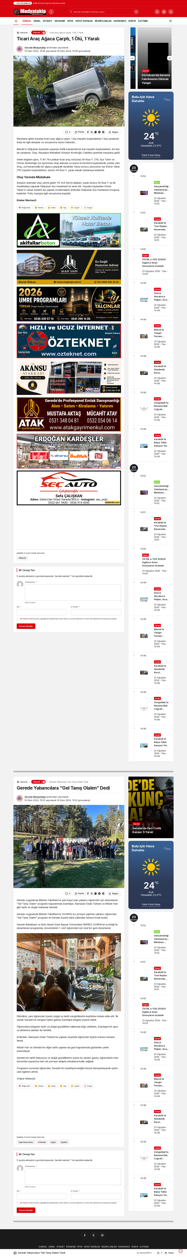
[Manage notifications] (180, 1251)
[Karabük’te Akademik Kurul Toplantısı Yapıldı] (151, 371)
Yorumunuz (31, 582)
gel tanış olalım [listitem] (26, 1142)
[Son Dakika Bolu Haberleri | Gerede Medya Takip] (29, 11)
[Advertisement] (69, 526)
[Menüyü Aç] (51, 11)
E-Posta (75, 607)
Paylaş (171, 1253)
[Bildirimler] (171, 11)
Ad (19, 607)
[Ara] (136, 11)
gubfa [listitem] (64, 1142)
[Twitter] (93, 1235)
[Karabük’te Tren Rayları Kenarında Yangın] (151, 227)
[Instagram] (102, 1235)
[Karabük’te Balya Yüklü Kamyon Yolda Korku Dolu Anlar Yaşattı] (151, 444)
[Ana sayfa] (16, 20)
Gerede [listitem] (42, 1142)
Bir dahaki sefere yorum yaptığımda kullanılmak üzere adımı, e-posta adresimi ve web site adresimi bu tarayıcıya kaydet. (68, 619)
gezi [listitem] (53, 1142)
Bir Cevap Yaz (27, 570)
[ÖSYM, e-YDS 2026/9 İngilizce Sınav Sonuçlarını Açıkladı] (151, 262)
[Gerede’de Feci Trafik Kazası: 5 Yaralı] (151, 807)
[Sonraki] (169, 58)
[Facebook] (84, 1235)
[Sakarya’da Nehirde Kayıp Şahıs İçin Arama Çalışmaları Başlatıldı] (151, 58)
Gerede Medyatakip (35, 47)
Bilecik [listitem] (22, 558)
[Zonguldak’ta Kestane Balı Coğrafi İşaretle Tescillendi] (151, 407)
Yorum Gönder (26, 626)
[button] (164, 11)
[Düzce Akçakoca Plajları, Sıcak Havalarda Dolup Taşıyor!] (151, 298)
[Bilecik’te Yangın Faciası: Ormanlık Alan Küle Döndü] (151, 334)
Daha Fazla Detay (151, 155)
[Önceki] (132, 58)
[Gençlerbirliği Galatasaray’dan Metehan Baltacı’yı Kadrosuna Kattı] (151, 185)
